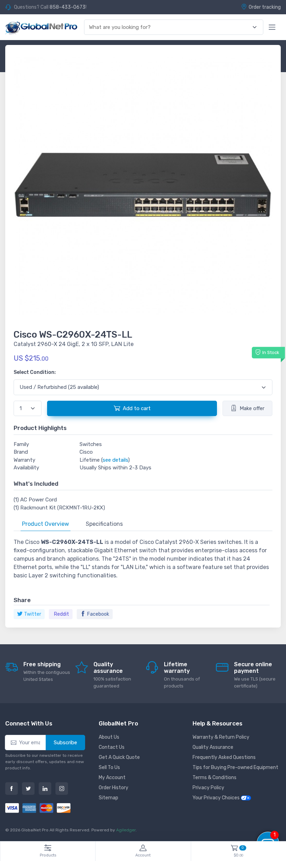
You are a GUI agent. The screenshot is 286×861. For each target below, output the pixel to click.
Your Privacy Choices (217, 798)
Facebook (98, 614)
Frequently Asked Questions (224, 757)
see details (115, 460)
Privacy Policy (208, 788)
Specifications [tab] (104, 524)
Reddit (61, 614)
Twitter (32, 614)
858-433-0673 (67, 7)
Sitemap (108, 798)
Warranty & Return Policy (221, 737)
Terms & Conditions (214, 778)
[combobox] (169, 27)
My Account (112, 778)
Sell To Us (109, 767)
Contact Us (112, 747)
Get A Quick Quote (119, 757)
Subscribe (65, 742)
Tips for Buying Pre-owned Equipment (235, 767)
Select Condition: (35, 372)
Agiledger (126, 830)
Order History (113, 788)
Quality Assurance (213, 747)
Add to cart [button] (137, 408)
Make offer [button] (252, 408)
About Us (109, 737)
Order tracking (265, 7)
